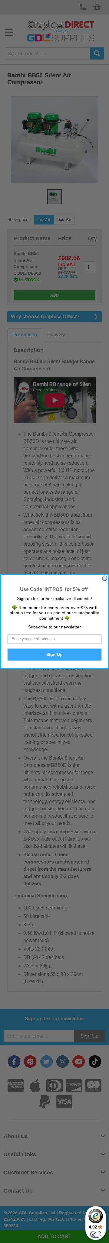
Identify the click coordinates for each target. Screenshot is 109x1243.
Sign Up (54, 654)
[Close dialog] (104, 578)
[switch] (95, 1234)
